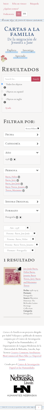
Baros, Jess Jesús (12, 183)
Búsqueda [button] (34, 3)
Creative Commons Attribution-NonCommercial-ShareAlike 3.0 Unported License (22, 356)
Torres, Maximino (13, 190)
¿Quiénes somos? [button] (11, 8)
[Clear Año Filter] (14, 159)
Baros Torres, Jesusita (15, 187)
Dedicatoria (8, 14)
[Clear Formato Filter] (20, 217)
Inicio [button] (6, 3)
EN (24, 13)
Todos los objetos (14, 84)
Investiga (28, 50)
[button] (22, 135)
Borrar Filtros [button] (31, 128)
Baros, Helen (11, 176)
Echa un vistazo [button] (19, 3)
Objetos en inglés (14, 99)
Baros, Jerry (10, 180)
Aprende (20, 56)
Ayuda (8, 108)
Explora (11, 50)
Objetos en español (14, 91)
